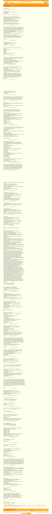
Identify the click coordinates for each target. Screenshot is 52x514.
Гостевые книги (30, 1)
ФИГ (14, 225)
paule (14, 94)
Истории (10, 0)
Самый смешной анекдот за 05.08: (8, 504)
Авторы (32, 0)
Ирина (15, 190)
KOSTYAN (15, 491)
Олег (14, 214)
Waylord (15, 388)
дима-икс (15, 291)
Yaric (14, 446)
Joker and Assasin (16, 14)
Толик (14, 299)
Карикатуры (27, 0)
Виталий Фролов (16, 442)
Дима (14, 206)
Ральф (15, 377)
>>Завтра (8, 501)
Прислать (36, 0)
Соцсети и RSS (26, 1)
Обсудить (10, 14)
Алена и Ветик (15, 100)
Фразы (18, 0)
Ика (14, 45)
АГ (14, 310)
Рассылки (24, 1)
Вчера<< (5, 501)
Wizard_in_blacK (15, 485)
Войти (45, 1)
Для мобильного (21, 1)
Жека (14, 499)
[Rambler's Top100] (22, 513)
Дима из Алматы (15, 395)
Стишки (23, 0)
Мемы (14, 0)
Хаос (14, 412)
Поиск (40, 0)
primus (14, 107)
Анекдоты (5, 0)
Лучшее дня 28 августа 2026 (6, 1)
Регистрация (47, 1)
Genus (15, 356)
